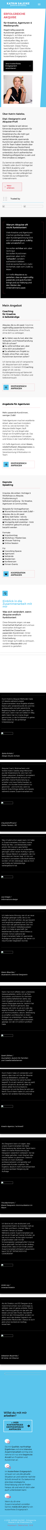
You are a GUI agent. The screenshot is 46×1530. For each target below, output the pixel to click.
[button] (4, 1526)
